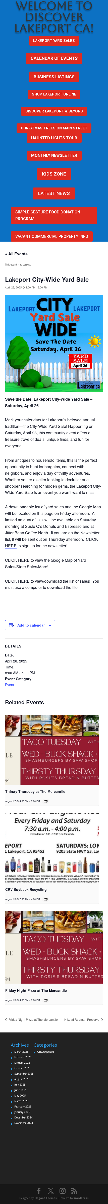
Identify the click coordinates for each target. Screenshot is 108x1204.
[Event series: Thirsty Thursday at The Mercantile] (45, 801)
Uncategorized (45, 1051)
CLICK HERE (17, 560)
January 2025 (22, 1112)
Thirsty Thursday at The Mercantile (35, 791)
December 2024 (23, 1117)
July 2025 (20, 1084)
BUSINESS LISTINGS (54, 76)
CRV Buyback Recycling (26, 889)
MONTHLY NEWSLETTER (54, 155)
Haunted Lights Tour (54, 138)
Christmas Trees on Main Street (54, 128)
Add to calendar (31, 625)
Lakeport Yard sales (54, 40)
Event (9, 684)
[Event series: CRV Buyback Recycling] (45, 899)
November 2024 (23, 1123)
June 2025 (20, 1090)
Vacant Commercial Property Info (51, 236)
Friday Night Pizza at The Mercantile (36, 990)
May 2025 (20, 1095)
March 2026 (21, 1051)
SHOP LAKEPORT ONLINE (54, 94)
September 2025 (24, 1073)
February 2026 (22, 1057)
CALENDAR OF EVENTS (54, 58)
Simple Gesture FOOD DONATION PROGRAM (47, 215)
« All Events (16, 254)
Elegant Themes (45, 1198)
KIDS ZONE (54, 174)
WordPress (81, 1198)
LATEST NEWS (54, 193)
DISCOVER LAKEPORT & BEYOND (54, 111)
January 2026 (22, 1062)
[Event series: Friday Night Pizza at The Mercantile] (45, 1000)
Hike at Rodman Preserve (82, 1019)
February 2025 (22, 1106)
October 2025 (22, 1068)
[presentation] (52, 750)
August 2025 (21, 1079)
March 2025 (21, 1101)
